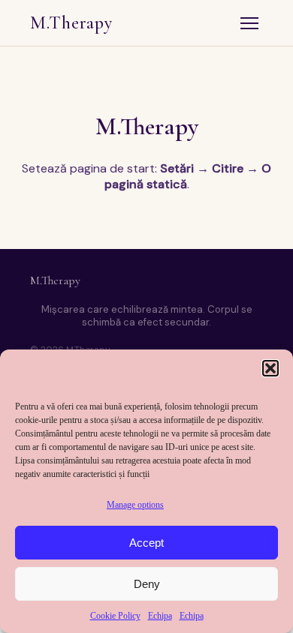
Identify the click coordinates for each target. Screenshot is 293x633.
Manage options (135, 505)
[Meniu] (249, 23)
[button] (270, 368)
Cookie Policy (115, 615)
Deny (147, 584)
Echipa (160, 615)
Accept (146, 542)
